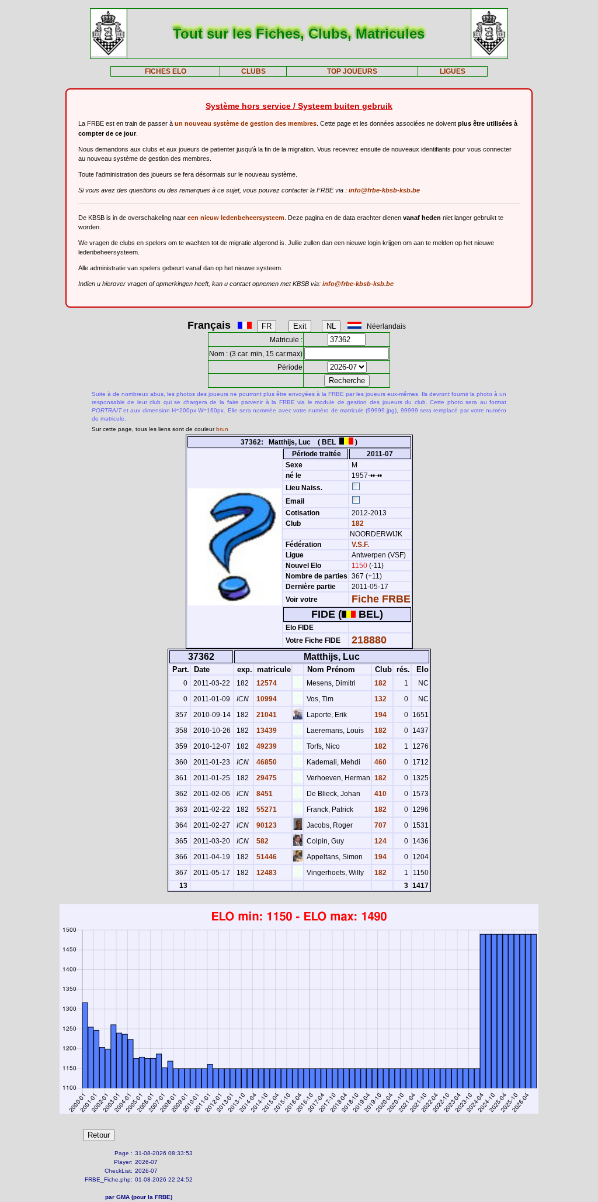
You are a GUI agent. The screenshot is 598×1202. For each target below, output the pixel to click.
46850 (266, 762)
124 (380, 841)
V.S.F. (360, 544)
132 (380, 699)
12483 (266, 873)
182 (357, 523)
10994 (266, 699)
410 (380, 794)
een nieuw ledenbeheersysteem (235, 217)
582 (262, 841)
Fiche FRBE (381, 599)
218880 (369, 640)
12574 (266, 683)
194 (380, 715)
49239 (266, 746)
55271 (266, 809)
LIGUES (452, 71)
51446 (266, 857)
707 (380, 825)
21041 (266, 715)
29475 (266, 778)
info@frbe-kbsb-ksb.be (384, 190)
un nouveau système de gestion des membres (246, 123)
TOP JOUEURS (352, 71)
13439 (266, 730)
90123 (266, 825)
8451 (264, 794)
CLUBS (253, 71)
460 (380, 762)
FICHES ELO (165, 71)
